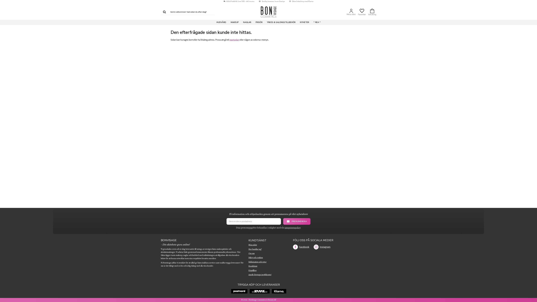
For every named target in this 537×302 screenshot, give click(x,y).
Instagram (325, 247)
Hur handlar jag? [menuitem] (255, 249)
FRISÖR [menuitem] (259, 22)
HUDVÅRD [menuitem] (221, 22)
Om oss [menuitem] (252, 253)
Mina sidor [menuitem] (253, 245)
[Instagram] (316, 247)
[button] (362, 12)
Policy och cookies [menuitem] (256, 257)
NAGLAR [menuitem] (247, 22)
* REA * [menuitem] (317, 22)
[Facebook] (295, 247)
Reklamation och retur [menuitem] (258, 262)
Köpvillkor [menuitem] (253, 270)
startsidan (234, 39)
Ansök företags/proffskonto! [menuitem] (260, 274)
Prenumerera (299, 221)
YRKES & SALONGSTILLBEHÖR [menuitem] (281, 22)
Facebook (304, 247)
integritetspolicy (292, 227)
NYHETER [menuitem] (304, 22)
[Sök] (164, 12)
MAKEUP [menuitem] (235, 22)
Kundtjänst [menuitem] (257, 240)
